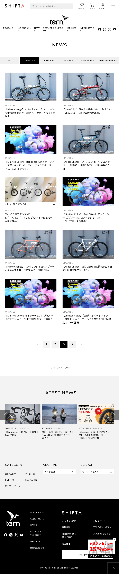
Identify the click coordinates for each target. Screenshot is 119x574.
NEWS (33, 525)
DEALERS (35, 541)
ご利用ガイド (99, 520)
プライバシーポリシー (103, 527)
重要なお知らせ (37, 548)
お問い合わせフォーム (87, 554)
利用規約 (66, 527)
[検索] (33, 6)
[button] (5, 415)
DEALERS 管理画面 (102, 533)
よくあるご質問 (69, 520)
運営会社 (66, 543)
